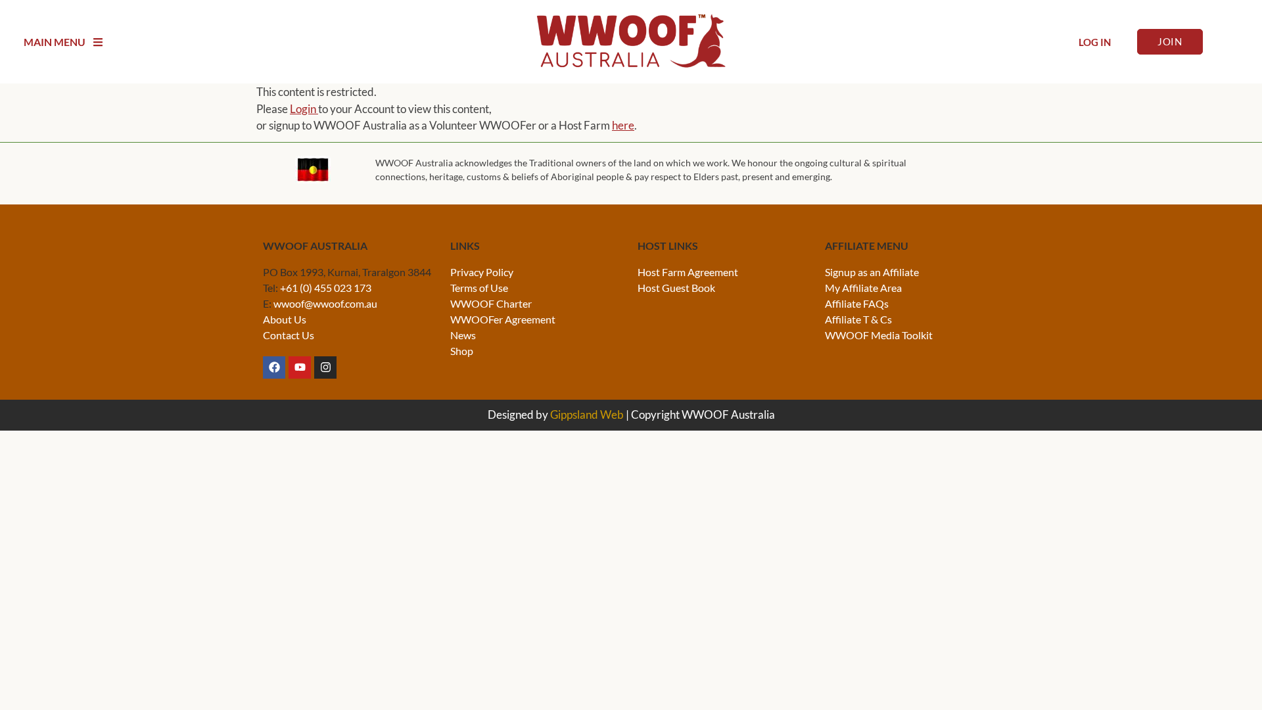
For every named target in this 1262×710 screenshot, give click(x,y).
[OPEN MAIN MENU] (98, 42)
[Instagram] (325, 367)
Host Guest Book (676, 287)
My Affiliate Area (863, 287)
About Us (284, 319)
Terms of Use (479, 287)
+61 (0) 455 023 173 (325, 287)
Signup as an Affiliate (872, 272)
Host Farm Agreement (688, 272)
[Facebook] (274, 367)
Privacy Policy (481, 272)
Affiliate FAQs (857, 303)
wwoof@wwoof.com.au (325, 303)
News (463, 335)
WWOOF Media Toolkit (879, 335)
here (623, 125)
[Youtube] (300, 367)
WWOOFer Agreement (502, 319)
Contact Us (288, 335)
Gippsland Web (587, 414)
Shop (461, 350)
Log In (1095, 42)
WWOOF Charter (491, 303)
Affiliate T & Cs (858, 319)
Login (304, 109)
